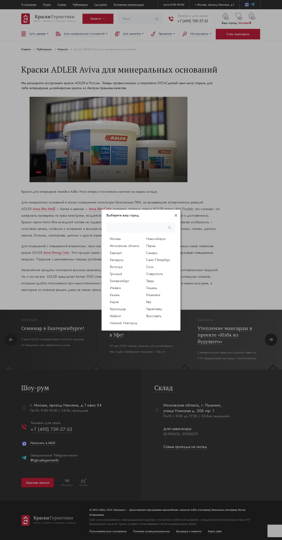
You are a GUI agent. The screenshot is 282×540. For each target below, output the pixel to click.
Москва (115, 238)
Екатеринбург (119, 281)
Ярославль (153, 316)
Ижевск (115, 288)
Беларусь (117, 260)
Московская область (124, 245)
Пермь (151, 245)
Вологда (116, 267)
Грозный (116, 274)
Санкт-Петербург (158, 260)
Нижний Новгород (123, 323)
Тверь (150, 281)
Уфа (148, 302)
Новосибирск (156, 238)
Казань (115, 295)
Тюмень (151, 288)
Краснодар (118, 309)
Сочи (149, 267)
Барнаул (116, 253)
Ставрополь (154, 274)
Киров (114, 302)
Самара (151, 253)
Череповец (154, 309)
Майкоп (115, 316)
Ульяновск (153, 295)
